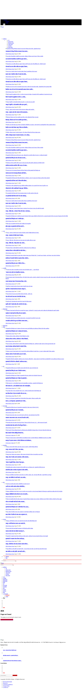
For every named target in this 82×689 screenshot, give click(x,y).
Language (5, 593)
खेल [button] (4, 482)
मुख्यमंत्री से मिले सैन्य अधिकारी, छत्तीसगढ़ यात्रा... (17, 361)
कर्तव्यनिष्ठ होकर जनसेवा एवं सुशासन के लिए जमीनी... (17, 469)
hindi (7, 23)
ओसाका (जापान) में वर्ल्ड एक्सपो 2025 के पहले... (16, 354)
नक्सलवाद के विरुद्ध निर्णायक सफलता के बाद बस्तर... (17, 51)
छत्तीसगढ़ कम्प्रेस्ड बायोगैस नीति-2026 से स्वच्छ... (16, 165)
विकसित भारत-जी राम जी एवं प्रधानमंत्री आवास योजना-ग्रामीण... (20, 89)
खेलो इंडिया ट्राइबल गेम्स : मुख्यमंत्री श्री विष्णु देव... (10, 655)
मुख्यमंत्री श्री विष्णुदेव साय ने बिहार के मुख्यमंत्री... (16, 378)
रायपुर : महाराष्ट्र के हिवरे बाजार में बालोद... (15, 235)
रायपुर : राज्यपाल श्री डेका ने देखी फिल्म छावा (9, 650)
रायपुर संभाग (10, 44)
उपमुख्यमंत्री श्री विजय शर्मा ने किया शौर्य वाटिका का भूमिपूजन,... (12, 660)
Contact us (5, 687)
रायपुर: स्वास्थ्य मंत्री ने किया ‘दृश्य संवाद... (15, 449)
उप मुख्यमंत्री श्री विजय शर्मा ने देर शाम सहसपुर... (16, 195)
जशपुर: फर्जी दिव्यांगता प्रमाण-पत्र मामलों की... (16, 523)
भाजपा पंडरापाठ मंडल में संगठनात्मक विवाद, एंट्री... (16, 281)
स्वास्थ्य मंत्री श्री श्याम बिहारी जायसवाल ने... (15, 531)
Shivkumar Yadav (10, 435)
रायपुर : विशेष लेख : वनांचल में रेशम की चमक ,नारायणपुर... (18, 211)
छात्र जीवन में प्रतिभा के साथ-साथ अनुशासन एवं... (17, 514)
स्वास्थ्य (4, 589)
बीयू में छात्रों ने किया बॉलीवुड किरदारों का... (15, 432)
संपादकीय (5, 586)
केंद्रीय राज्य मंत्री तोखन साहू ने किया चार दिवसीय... (17, 127)
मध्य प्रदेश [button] (5, 406)
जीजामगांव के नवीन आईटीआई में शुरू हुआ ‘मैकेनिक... (17, 188)
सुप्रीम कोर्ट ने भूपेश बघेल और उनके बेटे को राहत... (16, 304)
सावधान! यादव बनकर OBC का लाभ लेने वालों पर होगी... (17, 417)
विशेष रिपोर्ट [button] (5, 309)
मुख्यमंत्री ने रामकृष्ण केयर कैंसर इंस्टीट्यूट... (15, 538)
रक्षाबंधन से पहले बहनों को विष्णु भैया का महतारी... (16, 313)
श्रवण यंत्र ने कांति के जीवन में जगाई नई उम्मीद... (16, 74)
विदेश (4, 582)
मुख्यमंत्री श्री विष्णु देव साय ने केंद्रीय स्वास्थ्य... (16, 370)
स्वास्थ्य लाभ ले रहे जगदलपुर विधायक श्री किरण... (16, 173)
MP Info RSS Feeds (7, 681)
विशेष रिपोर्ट (5, 325)
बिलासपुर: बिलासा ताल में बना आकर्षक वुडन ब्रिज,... (17, 119)
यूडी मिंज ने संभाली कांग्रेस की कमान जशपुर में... (16, 289)
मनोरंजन (7, 556)
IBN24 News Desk (10, 54)
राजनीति (4, 578)
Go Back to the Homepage (7, 619)
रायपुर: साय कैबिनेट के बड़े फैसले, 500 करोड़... (16, 477)
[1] (4, 24)
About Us (5, 683)
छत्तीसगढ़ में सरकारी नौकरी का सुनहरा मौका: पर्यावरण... (17, 258)
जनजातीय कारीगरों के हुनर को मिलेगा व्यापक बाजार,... (17, 320)
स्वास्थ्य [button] (4, 519)
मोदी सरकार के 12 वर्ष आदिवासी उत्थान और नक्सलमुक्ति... (18, 385)
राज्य (4, 577)
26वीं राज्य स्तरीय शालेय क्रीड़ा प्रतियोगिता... (15, 486)
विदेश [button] (4, 327)
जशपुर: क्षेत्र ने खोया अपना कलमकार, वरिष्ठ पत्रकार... (17, 457)
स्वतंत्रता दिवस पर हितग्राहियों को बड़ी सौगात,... (16, 250)
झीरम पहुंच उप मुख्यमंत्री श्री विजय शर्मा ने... (15, 226)
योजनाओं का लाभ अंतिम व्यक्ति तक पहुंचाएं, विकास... (17, 66)
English (5, 20)
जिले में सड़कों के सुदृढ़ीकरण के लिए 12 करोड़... (16, 97)
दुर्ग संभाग (10, 46)
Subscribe (15, 675)
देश (3, 584)
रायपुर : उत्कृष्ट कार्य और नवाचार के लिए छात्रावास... (17, 112)
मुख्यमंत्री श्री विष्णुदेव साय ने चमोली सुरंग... (15, 218)
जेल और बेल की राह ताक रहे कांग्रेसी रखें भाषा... (16, 296)
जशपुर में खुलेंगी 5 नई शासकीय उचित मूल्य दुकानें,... (17, 104)
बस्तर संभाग (10, 47)
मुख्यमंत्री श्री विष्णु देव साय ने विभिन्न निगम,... (16, 263)
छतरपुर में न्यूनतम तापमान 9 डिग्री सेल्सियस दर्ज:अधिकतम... (19, 440)
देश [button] (3, 366)
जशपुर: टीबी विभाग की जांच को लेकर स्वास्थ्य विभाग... (17, 544)
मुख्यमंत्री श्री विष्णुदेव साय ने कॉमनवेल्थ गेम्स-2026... (17, 506)
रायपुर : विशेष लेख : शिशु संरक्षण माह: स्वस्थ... (15, 243)
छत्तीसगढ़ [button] (4, 39)
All (8, 40)
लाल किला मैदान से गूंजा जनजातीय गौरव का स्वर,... (16, 393)
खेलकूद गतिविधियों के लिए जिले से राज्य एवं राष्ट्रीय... (17, 494)
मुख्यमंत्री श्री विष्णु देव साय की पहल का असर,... (16, 157)
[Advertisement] (39, 9)
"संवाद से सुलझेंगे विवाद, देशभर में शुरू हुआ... (15, 462)
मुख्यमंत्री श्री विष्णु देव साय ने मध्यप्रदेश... (15, 410)
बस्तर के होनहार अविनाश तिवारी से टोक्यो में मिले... (16, 346)
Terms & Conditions (8, 684)
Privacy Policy (6, 686)
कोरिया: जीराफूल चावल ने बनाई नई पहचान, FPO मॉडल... (18, 135)
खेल (4, 588)
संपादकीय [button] (5, 445)
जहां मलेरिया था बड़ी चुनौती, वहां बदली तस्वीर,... (16, 551)
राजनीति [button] (4, 268)
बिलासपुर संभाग (11, 43)
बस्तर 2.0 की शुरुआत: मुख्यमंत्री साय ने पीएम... (16, 401)
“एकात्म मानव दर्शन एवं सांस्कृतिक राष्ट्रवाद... (15, 272)
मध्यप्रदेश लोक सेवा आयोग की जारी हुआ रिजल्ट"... (16, 425)
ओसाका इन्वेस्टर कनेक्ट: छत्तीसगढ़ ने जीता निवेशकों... (17, 338)
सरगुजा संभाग (10, 41)
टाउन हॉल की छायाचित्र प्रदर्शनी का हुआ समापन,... (17, 59)
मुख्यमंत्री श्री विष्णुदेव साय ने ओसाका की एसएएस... (17, 331)
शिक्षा (6, 558)
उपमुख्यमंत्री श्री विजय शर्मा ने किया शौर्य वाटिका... (16, 180)
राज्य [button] (4, 231)
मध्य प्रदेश (5, 585)
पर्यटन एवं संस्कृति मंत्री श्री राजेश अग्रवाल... (15, 501)
